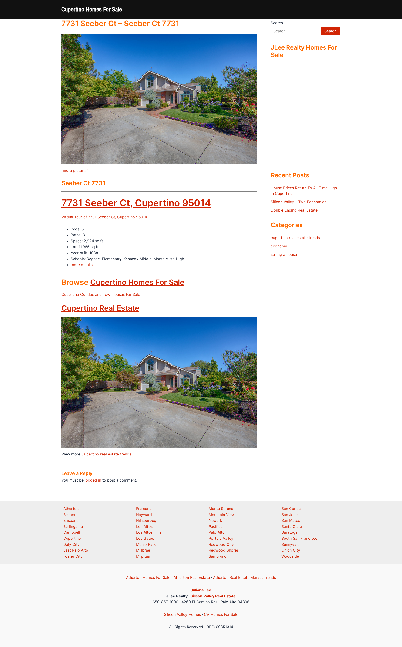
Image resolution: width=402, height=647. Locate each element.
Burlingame (73, 526)
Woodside (290, 556)
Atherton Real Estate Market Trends (244, 577)
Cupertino (72, 538)
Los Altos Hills (148, 532)
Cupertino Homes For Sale (91, 9)
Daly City (71, 544)
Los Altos (144, 526)
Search (277, 22)
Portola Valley (221, 538)
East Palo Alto (75, 550)
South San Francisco (299, 538)
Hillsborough (147, 520)
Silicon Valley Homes (182, 614)
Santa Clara (291, 526)
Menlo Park (146, 544)
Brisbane (70, 520)
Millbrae (143, 550)
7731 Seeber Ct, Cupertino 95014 (136, 203)
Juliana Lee (201, 590)
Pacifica (216, 526)
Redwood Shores (224, 550)
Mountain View (222, 514)
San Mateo (290, 520)
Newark (215, 520)
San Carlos (291, 508)
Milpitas (143, 556)
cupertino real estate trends (295, 237)
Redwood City (221, 544)
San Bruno (218, 556)
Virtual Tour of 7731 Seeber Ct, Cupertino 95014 (104, 217)
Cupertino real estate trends (106, 454)
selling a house (284, 254)
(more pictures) (75, 170)
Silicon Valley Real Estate (213, 596)
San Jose (289, 514)
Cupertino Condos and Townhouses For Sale (100, 294)
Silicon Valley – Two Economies (298, 201)
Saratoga (289, 532)
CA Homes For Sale (221, 614)
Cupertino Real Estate (100, 308)
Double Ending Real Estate (294, 210)
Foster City (73, 556)
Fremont (143, 508)
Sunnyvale (290, 544)
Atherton (71, 508)
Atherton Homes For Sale (148, 577)
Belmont (70, 514)
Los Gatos (145, 538)
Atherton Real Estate (192, 577)
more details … (84, 264)
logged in (93, 480)
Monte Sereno (221, 508)
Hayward (144, 514)
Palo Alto (217, 532)
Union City (290, 550)
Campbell (71, 532)
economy (279, 246)
